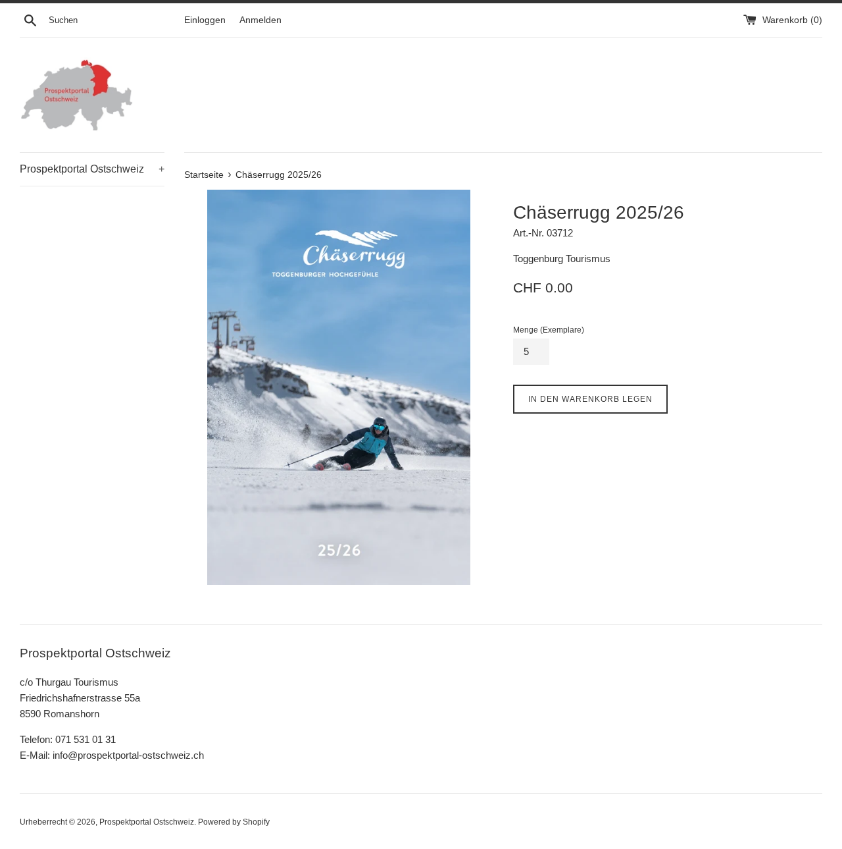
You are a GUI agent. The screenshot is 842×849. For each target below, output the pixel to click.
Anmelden (260, 20)
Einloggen (205, 20)
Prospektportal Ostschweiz (92, 169)
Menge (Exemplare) (548, 330)
